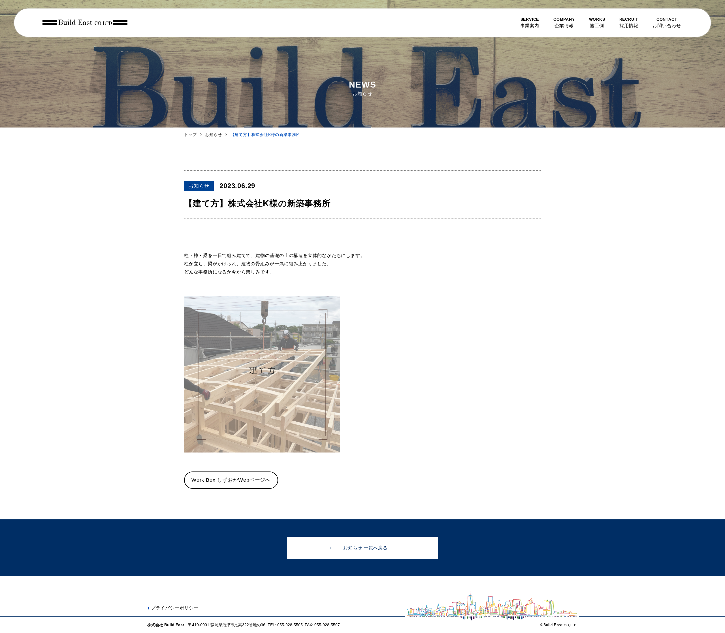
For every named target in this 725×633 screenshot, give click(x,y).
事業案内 (529, 22)
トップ (190, 134)
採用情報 (629, 22)
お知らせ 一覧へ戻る (365, 547)
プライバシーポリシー (175, 608)
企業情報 (564, 22)
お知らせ (213, 134)
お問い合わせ (666, 22)
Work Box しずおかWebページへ (231, 480)
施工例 (597, 22)
